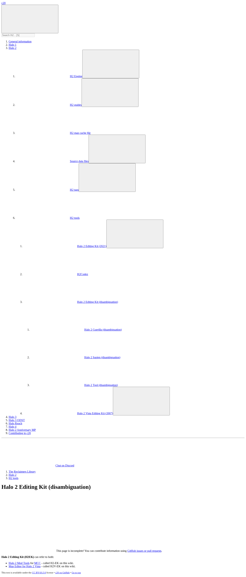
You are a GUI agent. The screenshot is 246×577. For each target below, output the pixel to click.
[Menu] (29, 19)
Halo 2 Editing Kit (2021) (91, 246)
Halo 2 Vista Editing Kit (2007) (95, 413)
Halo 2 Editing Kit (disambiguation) (97, 301)
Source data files (79, 161)
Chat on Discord (64, 465)
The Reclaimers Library (22, 471)
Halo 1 (12, 44)
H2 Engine (76, 76)
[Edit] (28, 520)
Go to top (76, 572)
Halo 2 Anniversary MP (22, 429)
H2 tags (74, 189)
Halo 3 (12, 416)
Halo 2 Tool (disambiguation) (101, 385)
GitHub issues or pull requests (144, 550)
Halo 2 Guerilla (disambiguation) (103, 329)
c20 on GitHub (62, 572)
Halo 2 (12, 47)
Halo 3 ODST (17, 420)
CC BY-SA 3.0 (39, 572)
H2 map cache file (80, 132)
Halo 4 (12, 426)
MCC (37, 563)
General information (20, 41)
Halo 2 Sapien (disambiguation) (102, 357)
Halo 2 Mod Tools (19, 563)
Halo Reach (15, 423)
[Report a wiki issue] (82, 520)
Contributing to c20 (20, 433)
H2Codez (82, 274)
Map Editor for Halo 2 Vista (25, 566)
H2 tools (75, 217)
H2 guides (76, 104)
